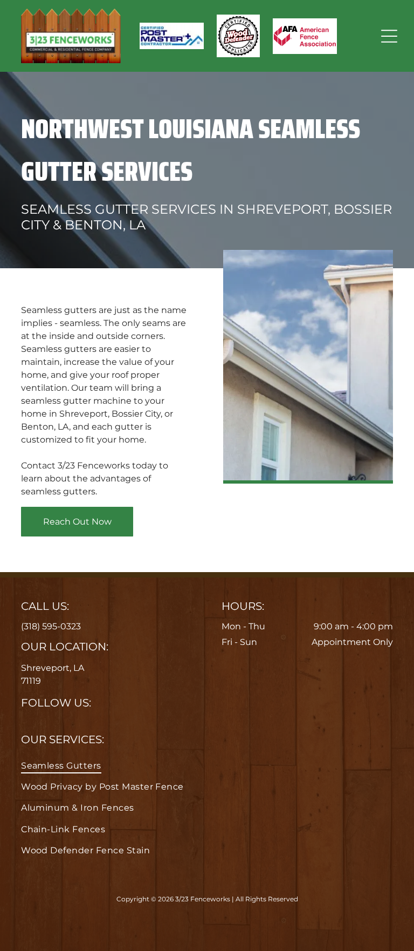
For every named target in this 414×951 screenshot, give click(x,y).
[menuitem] (207, 765)
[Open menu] (389, 36)
